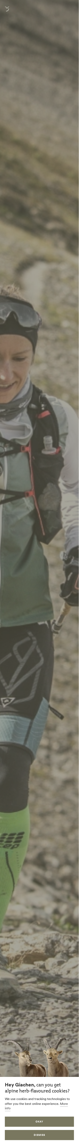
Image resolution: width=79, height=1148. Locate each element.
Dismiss (39, 1134)
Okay (39, 1121)
